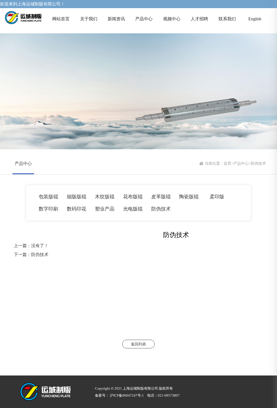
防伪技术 (258, 163)
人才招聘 (199, 19)
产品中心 (144, 19)
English (254, 19)
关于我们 (88, 19)
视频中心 (171, 19)
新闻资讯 (116, 19)
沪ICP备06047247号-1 (127, 395)
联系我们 (227, 19)
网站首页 (61, 19)
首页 (227, 163)
